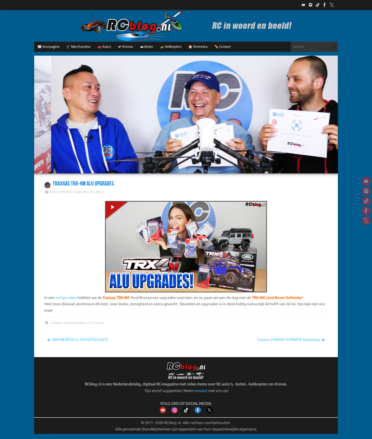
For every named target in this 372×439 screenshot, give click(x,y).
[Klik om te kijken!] (186, 248)
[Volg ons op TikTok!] (317, 4)
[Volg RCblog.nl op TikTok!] (186, 412)
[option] (186, 114)
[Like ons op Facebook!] (324, 4)
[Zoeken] (334, 47)
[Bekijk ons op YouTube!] (303, 4)
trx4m (99, 323)
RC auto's (97, 192)
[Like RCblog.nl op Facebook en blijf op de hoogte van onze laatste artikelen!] (198, 412)
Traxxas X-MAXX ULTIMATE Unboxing (289, 339)
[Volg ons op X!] (331, 4)
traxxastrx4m (74, 323)
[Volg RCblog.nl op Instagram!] (174, 412)
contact (200, 390)
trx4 (89, 323)
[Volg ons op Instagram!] (310, 4)
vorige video (66, 297)
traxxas (56, 323)
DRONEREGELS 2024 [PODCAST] (79, 339)
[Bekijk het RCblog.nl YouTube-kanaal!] (163, 412)
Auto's (54, 192)
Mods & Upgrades (74, 192)
